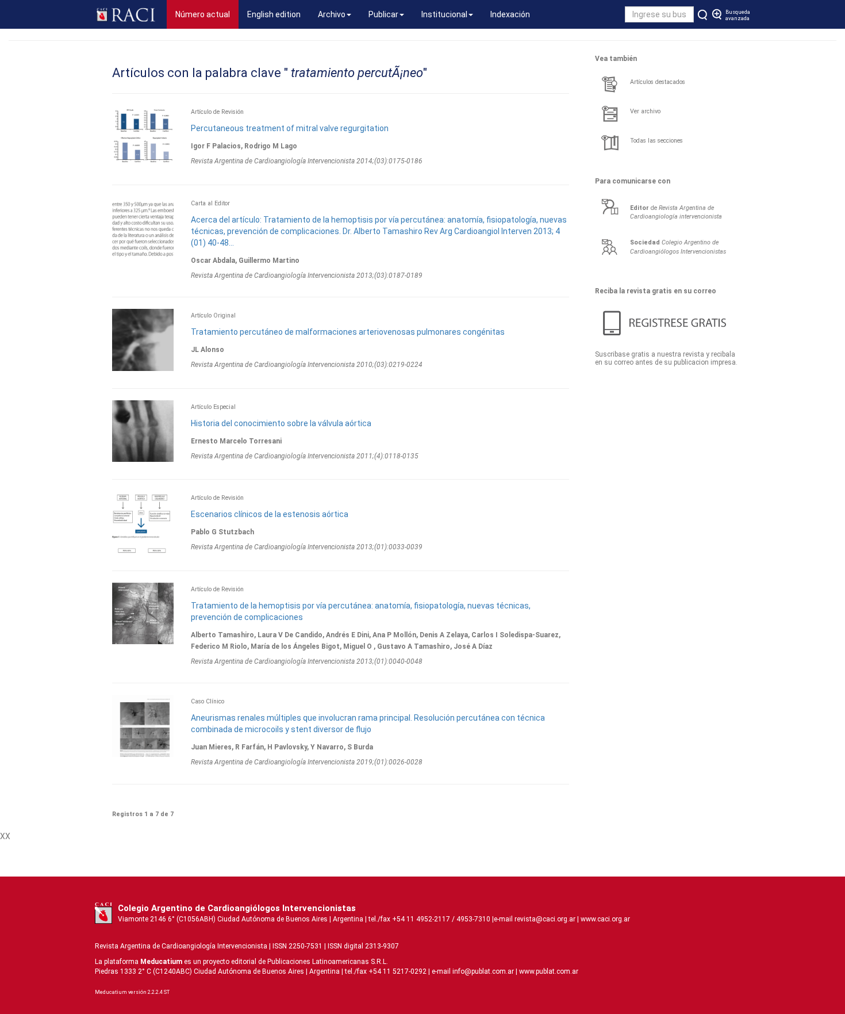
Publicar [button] (383, 14)
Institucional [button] (444, 14)
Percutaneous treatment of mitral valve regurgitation (290, 128)
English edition (274, 14)
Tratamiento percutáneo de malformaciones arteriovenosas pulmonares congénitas (348, 331)
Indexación (510, 14)
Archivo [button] (331, 14)
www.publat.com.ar (547, 971)
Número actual (207, 14)
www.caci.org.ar (605, 919)
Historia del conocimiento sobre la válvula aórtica (281, 423)
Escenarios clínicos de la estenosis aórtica (269, 514)
